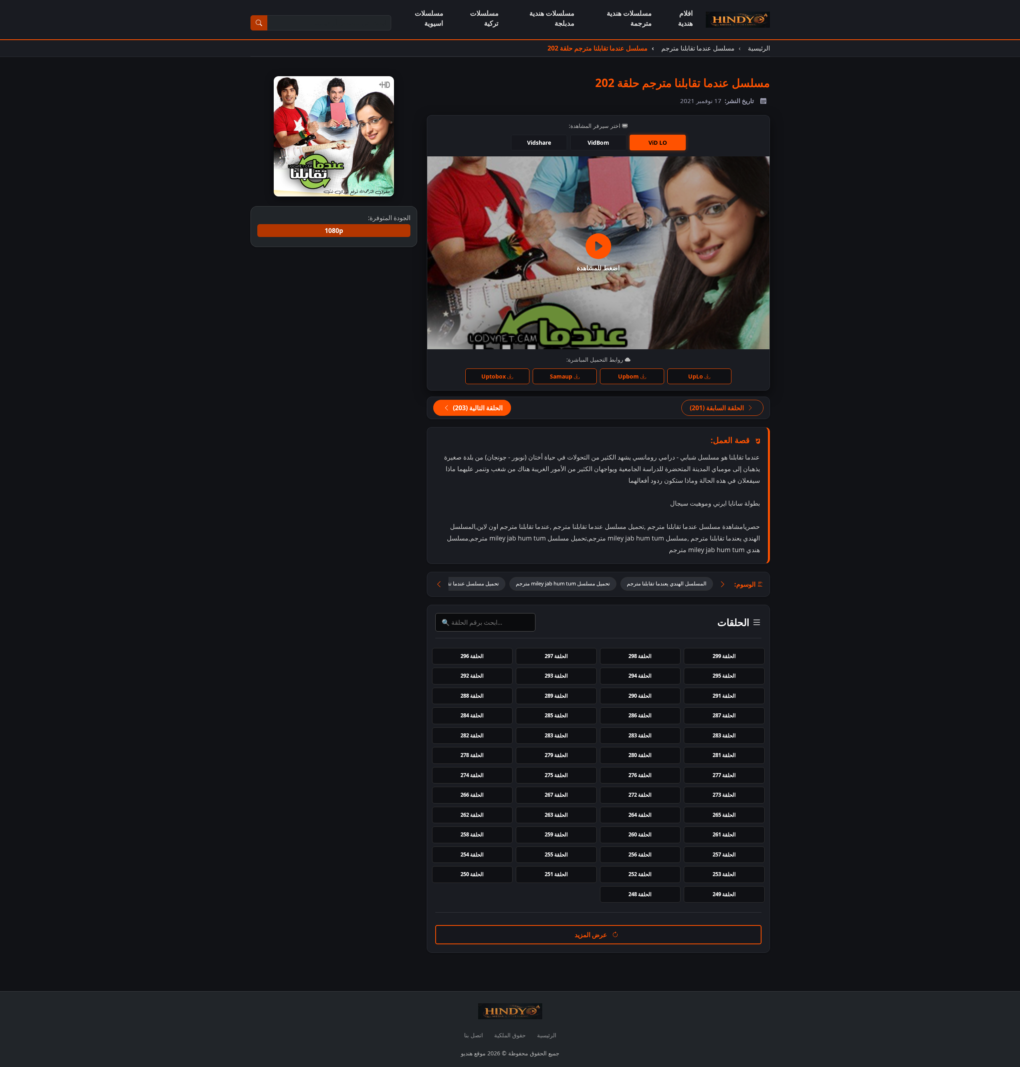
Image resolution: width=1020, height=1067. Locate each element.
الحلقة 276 (640, 775)
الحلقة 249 (724, 894)
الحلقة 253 (724, 874)
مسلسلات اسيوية (429, 18)
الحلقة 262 (472, 814)
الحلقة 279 (556, 755)
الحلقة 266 (472, 794)
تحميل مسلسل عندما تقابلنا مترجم (461, 583)
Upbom (629, 376)
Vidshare (539, 142)
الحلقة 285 (556, 715)
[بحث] (258, 22)
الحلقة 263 (556, 814)
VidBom (598, 142)
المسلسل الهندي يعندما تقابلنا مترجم (667, 583)
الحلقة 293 (556, 675)
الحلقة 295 (724, 675)
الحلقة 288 (472, 695)
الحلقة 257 (724, 854)
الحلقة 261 (724, 834)
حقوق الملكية (510, 1035)
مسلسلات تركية (484, 18)
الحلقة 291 (724, 695)
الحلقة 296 (472, 656)
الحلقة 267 (556, 794)
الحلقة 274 (472, 775)
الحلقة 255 (556, 854)
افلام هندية (685, 18)
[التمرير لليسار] (438, 584)
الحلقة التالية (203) (477, 407)
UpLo (696, 376)
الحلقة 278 (472, 755)
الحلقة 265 (724, 814)
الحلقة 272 (640, 794)
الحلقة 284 (472, 715)
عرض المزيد (592, 934)
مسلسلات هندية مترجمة (629, 18)
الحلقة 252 (640, 874)
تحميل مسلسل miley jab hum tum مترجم (563, 583)
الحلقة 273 (724, 794)
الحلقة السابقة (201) (717, 407)
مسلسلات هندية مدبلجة (551, 18)
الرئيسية (546, 1035)
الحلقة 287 (724, 715)
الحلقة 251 (556, 874)
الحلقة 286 (640, 715)
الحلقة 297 (556, 656)
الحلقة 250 (472, 874)
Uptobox (494, 376)
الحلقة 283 (724, 735)
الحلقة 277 (724, 775)
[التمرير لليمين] (722, 584)
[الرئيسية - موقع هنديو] (738, 20)
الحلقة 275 (556, 775)
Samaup (562, 376)
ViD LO (657, 142)
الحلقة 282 (472, 735)
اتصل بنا (473, 1035)
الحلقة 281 (724, 755)
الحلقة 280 (640, 755)
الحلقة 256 (640, 854)
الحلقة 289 (556, 695)
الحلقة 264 (640, 814)
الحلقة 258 (472, 834)
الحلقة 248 (640, 894)
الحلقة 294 (640, 675)
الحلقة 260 (640, 834)
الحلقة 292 (472, 675)
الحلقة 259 (556, 834)
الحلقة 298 (640, 656)
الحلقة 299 (724, 656)
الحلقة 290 (640, 695)
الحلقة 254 (472, 854)
